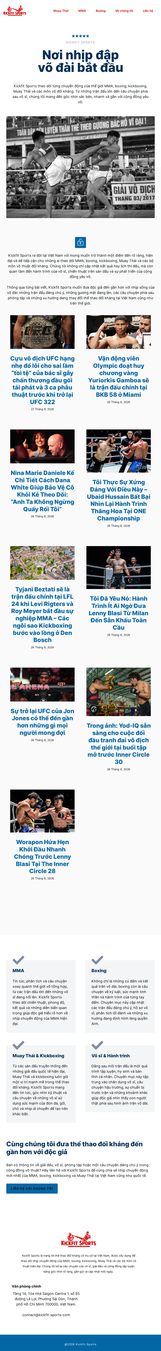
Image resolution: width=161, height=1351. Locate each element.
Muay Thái (61, 11)
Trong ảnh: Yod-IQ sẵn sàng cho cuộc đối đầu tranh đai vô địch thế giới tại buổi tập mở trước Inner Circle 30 (119, 743)
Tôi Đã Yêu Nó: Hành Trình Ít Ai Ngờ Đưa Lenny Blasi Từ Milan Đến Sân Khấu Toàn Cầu (118, 613)
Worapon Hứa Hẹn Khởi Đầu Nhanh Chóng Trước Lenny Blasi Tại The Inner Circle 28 (42, 856)
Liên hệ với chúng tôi (32, 1188)
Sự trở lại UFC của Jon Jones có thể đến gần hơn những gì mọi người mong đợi (42, 721)
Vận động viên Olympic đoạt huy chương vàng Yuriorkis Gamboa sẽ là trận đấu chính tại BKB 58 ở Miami (118, 376)
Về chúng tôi (124, 11)
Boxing (100, 11)
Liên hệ (148, 11)
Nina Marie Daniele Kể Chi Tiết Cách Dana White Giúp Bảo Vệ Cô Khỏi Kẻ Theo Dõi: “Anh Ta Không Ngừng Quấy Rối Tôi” (42, 491)
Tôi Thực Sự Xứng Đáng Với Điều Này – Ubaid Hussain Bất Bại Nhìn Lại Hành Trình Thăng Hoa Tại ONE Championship (118, 500)
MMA (82, 11)
